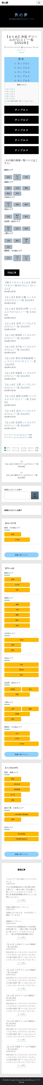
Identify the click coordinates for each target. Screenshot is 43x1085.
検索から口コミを (13, 490)
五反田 (8, 229)
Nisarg (21, 1082)
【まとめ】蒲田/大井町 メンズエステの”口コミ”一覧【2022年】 (20, 399)
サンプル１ (10, 89)
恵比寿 (17, 217)
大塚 (17, 188)
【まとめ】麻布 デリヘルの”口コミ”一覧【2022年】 (21, 475)
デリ (6, 435)
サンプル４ (10, 96)
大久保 (17, 177)
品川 (17, 229)
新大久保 (17, 784)
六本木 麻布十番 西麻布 (21, 814)
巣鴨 (26, 188)
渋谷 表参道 (21, 834)
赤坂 (17, 204)
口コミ (25, 435)
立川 (8, 258)
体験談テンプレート (14, 921)
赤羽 (17, 193)
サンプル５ (10, 99)
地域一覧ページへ (21, 555)
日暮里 (26, 241)
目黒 (26, 229)
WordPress (29, 1080)
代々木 (13, 795)
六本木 (8, 204)
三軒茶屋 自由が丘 (21, 839)
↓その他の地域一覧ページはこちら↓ (20, 101)
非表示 (23, 85)
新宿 (8, 177)
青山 (26, 216)
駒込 (8, 193)
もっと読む (22, 900)
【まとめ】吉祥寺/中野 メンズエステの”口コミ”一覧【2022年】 (20, 311)
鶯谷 (17, 241)
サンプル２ (10, 91)
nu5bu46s (27, 47)
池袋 (8, 188)
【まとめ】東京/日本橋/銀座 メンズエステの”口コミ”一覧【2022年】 (20, 361)
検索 (35, 495)
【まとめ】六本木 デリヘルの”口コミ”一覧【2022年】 (21, 464)
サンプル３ (10, 94)
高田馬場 (17, 789)
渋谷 (8, 216)
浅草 (8, 247)
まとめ (19, 435)
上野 (8, 241)
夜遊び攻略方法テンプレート (17, 907)
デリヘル (12, 435)
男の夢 (5, 2)
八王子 (17, 258)
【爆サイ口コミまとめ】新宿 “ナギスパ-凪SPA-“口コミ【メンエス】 (20, 285)
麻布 (26, 204)
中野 (26, 177)
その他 (26, 258)
